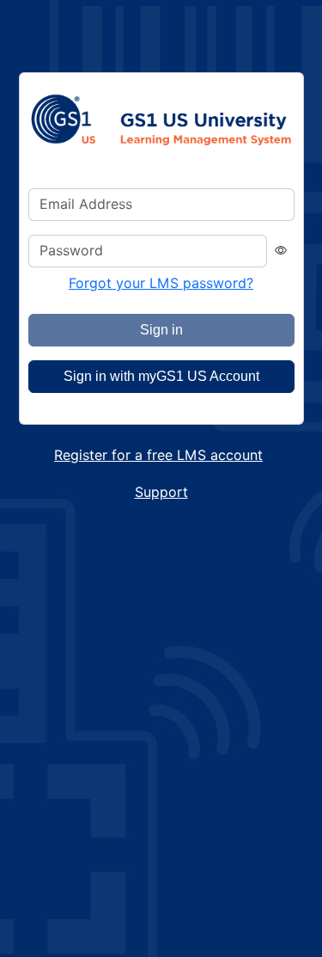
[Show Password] (281, 251)
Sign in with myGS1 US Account (161, 376)
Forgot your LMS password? (161, 283)
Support (161, 492)
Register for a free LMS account (158, 455)
